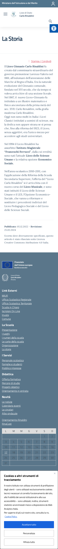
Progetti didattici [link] (10, 387)
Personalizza (29, 533)
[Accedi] (53, 4)
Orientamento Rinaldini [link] (14, 420)
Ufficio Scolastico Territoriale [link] (17, 303)
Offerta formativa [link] (11, 379)
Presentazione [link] (9, 330)
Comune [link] (6, 319)
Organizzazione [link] (10, 345)
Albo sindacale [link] (9, 413)
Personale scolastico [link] (13, 360)
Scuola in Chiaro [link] (10, 307)
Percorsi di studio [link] (11, 383)
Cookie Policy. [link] (11, 516)
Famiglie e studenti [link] (12, 364)
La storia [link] (6, 349)
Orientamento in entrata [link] (15, 391)
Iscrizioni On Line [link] (11, 311)
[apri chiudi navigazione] (5, 14)
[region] (29, 510)
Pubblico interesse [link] (11, 368)
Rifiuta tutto (29, 542)
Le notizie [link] (7, 402)
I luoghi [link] (6, 334)
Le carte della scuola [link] (13, 341)
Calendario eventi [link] (11, 406)
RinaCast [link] (7, 424)
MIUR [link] (5, 296)
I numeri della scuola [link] (13, 338)
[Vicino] (55, 473)
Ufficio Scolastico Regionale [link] (16, 299)
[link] (54, 28)
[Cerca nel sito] (50, 22)
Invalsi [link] (5, 315)
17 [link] (5, 452)
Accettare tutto (29, 524)
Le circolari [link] (7, 410)
